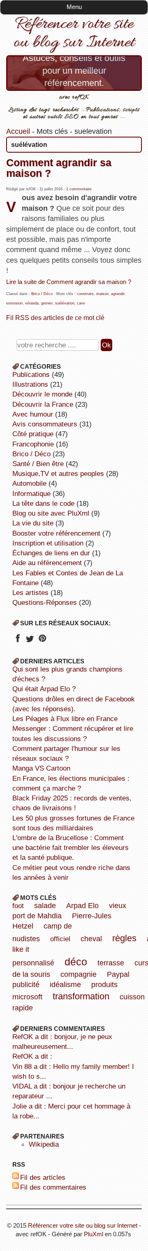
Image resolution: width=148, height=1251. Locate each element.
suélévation (64, 303)
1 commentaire (79, 189)
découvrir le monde (42, 394)
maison (102, 294)
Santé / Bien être (38, 464)
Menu (74, 6)
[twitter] (30, 641)
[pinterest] (42, 641)
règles (124, 938)
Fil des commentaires (53, 1187)
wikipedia (44, 1144)
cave (81, 303)
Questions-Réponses (44, 602)
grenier (47, 303)
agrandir (118, 294)
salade (45, 906)
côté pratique (32, 434)
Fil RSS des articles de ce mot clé (55, 317)
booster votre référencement (56, 533)
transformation (81, 996)
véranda (32, 303)
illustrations (30, 384)
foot (18, 906)
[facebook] (17, 641)
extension (14, 303)
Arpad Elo (82, 906)
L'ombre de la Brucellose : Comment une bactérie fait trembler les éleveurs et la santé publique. (70, 847)
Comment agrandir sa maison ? (58, 167)
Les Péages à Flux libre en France (65, 719)
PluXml (93, 1234)
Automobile (29, 483)
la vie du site (32, 523)
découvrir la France (42, 404)
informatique (31, 493)
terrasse (110, 963)
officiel (60, 939)
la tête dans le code (43, 503)
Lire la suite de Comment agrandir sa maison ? (68, 282)
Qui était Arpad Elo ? (44, 689)
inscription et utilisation (47, 543)
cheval (91, 939)
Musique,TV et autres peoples (58, 473)
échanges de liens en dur (51, 553)
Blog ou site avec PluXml (50, 513)
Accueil (18, 131)
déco (76, 961)
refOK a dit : (32, 1056)
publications (31, 374)
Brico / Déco (42, 294)
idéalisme (65, 985)
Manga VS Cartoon (41, 768)
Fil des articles (42, 1177)
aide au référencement (47, 563)
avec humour (32, 414)
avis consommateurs (44, 424)
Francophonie (33, 444)
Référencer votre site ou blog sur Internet (74, 33)
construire (85, 294)
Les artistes (30, 592)
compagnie (78, 974)
